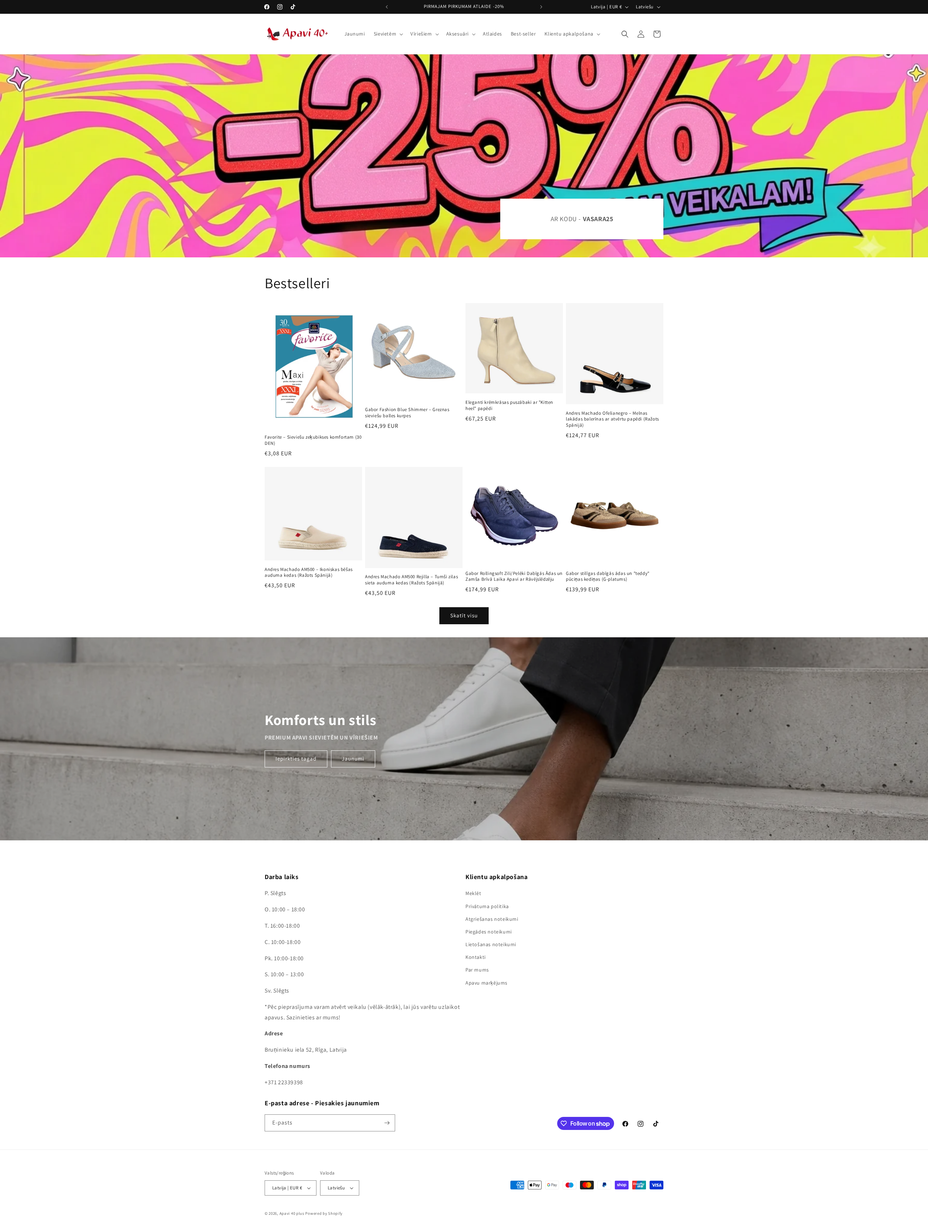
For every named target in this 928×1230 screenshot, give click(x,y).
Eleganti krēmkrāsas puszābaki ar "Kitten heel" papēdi (509, 405)
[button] (387, 33)
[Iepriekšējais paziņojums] (387, 7)
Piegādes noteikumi (488, 931)
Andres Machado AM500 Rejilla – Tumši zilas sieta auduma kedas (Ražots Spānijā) (411, 580)
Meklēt (473, 893)
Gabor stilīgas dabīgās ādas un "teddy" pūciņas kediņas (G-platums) (608, 577)
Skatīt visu (464, 615)
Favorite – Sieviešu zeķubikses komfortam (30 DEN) (313, 440)
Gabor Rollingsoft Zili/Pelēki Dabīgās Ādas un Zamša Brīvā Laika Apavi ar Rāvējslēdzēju (514, 577)
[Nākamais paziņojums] (541, 7)
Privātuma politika (487, 906)
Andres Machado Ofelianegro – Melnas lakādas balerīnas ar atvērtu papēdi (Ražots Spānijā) (612, 419)
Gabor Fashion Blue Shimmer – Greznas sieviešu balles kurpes (407, 413)
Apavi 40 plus (291, 1213)
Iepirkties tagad (296, 758)
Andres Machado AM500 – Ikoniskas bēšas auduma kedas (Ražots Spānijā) (309, 573)
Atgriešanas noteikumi (491, 919)
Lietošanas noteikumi (490, 944)
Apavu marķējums (486, 983)
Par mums (477, 969)
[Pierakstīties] (387, 1122)
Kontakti (475, 957)
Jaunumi (353, 758)
